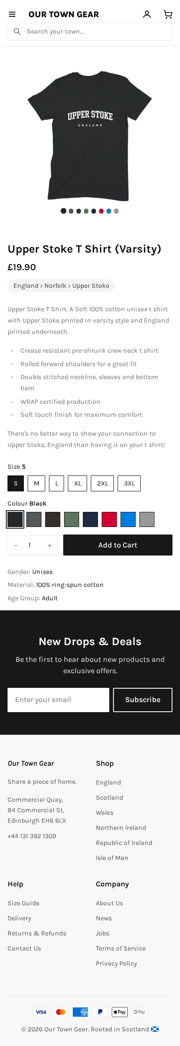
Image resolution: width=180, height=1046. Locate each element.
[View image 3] (78, 211)
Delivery (19, 918)
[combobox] (90, 32)
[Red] (109, 519)
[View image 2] (71, 211)
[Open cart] (168, 14)
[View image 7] (108, 211)
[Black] (15, 519)
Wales (104, 812)
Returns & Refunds (37, 933)
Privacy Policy (116, 963)
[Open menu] (12, 14)
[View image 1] (64, 211)
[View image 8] (116, 211)
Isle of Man (112, 858)
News (104, 918)
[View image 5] (93, 211)
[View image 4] (86, 211)
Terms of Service (121, 948)
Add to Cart (117, 545)
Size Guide (23, 903)
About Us (109, 903)
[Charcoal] (33, 519)
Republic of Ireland (124, 843)
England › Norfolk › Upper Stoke (61, 285)
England (108, 782)
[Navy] (90, 519)
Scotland (109, 797)
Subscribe (142, 699)
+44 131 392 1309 (32, 836)
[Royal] (128, 519)
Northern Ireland (121, 828)
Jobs (102, 933)
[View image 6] (101, 211)
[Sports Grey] (146, 519)
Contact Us (24, 948)
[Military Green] (71, 519)
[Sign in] (147, 14)
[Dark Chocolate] (52, 519)
